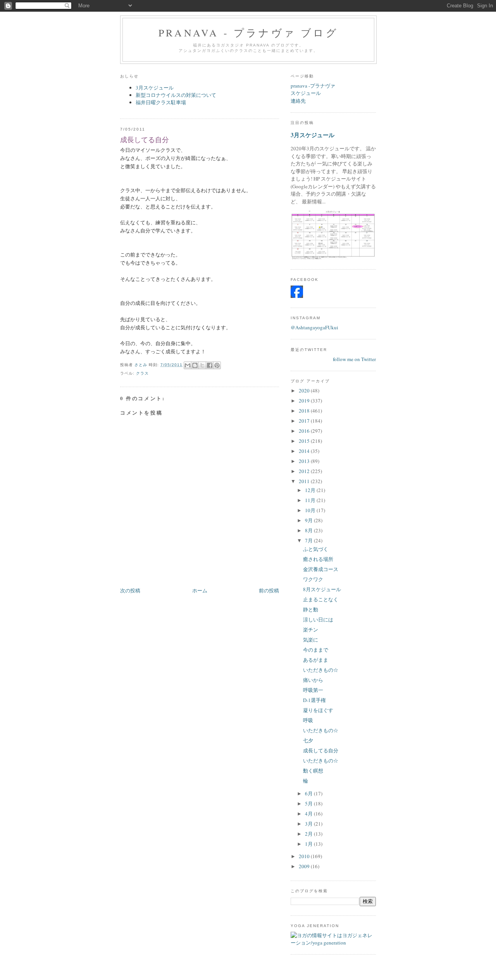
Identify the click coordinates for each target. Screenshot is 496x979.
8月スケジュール (322, 589)
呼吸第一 (313, 690)
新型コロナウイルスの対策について (176, 94)
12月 (311, 490)
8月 (309, 530)
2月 (309, 833)
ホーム (199, 590)
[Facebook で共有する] (210, 365)
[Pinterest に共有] (217, 365)
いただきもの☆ (320, 669)
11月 (311, 500)
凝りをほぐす (318, 710)
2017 (305, 420)
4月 (309, 813)
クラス (142, 373)
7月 (309, 540)
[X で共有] (202, 365)
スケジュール (306, 92)
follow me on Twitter (354, 359)
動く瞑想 (313, 770)
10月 (311, 510)
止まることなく (320, 599)
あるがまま (315, 659)
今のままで (315, 649)
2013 (305, 461)
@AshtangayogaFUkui (314, 327)
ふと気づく (315, 548)
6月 (309, 793)
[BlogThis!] (195, 365)
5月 (309, 803)
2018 (305, 410)
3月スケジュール (155, 87)
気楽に (310, 639)
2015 (305, 440)
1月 (309, 843)
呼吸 (308, 720)
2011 (305, 481)
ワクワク (313, 579)
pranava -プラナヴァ (313, 85)
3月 (309, 823)
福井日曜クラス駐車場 (161, 102)
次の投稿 (130, 590)
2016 (305, 430)
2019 (305, 400)
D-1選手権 (314, 700)
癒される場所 (318, 559)
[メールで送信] (187, 365)
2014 (305, 450)
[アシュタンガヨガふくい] (297, 295)
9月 (309, 520)
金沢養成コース (320, 569)
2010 (305, 856)
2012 (305, 471)
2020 (305, 390)
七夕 (308, 740)
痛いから (313, 679)
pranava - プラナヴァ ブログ (248, 32)
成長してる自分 (320, 750)
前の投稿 (269, 590)
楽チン (310, 629)
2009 (305, 866)
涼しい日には (318, 619)
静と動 (310, 609)
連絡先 (298, 100)
